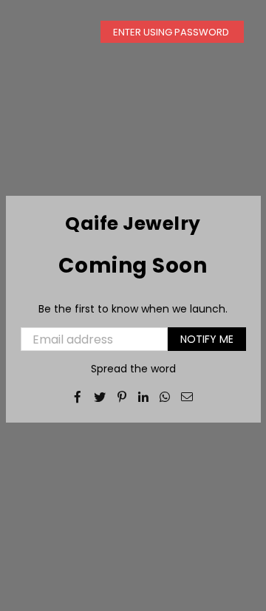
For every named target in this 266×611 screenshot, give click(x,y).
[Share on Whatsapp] (165, 396)
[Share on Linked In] (143, 396)
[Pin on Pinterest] (122, 396)
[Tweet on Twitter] (100, 396)
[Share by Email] (187, 396)
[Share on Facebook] (77, 396)
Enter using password (172, 32)
